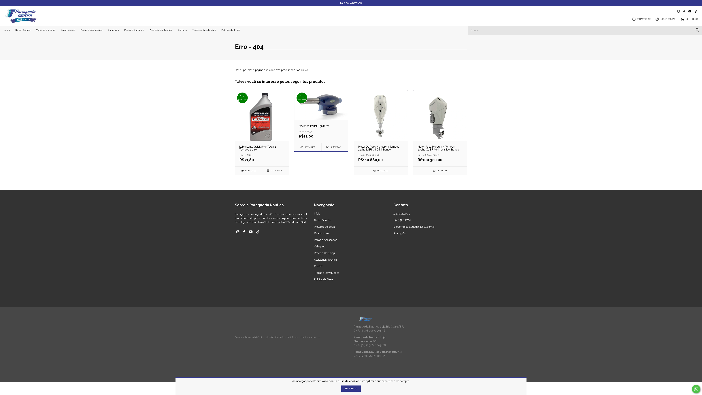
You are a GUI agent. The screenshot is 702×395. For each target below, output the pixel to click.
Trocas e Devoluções (204, 30)
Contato (182, 30)
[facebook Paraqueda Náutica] (684, 11)
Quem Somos (23, 30)
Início (7, 30)
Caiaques (113, 30)
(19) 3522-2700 (402, 220)
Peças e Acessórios (91, 30)
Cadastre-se (644, 19)
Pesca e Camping (134, 30)
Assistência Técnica (161, 30)
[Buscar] (697, 30)
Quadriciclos (68, 30)
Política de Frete (230, 30)
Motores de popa (45, 30)
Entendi (351, 388)
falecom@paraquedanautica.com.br (414, 226)
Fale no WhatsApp (351, 2)
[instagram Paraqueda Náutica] (678, 11)
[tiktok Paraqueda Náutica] (696, 11)
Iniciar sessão (667, 19)
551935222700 (401, 213)
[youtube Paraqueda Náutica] (690, 11)
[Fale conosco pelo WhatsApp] (696, 389)
